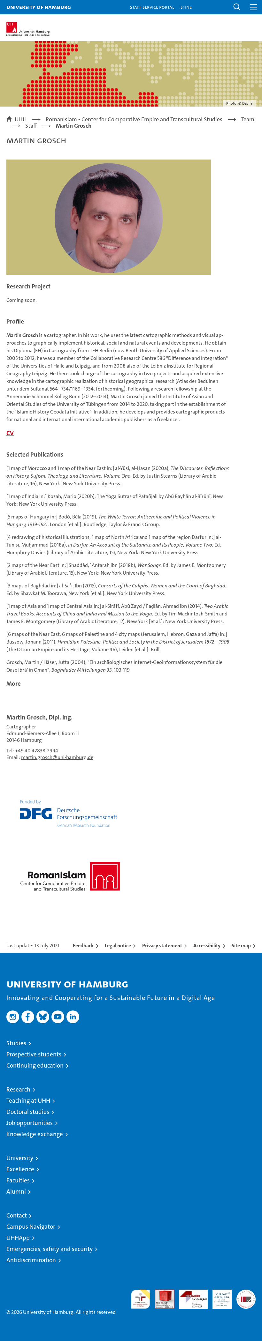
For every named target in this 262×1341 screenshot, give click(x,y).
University (19, 1158)
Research (18, 1089)
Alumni (16, 1192)
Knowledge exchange (34, 1134)
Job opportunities (29, 1123)
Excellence (20, 1169)
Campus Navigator (30, 1227)
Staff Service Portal (152, 7)
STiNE (186, 7)
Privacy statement (162, 945)
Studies (16, 1043)
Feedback (83, 945)
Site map (241, 945)
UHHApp (18, 1238)
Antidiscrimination (31, 1260)
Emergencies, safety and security (49, 1249)
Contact (16, 1215)
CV (10, 433)
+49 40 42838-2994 (36, 750)
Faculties (18, 1180)
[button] (237, 7)
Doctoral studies (27, 1112)
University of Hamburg (38, 7)
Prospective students (33, 1054)
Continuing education (35, 1065)
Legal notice (118, 945)
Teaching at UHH (28, 1101)
